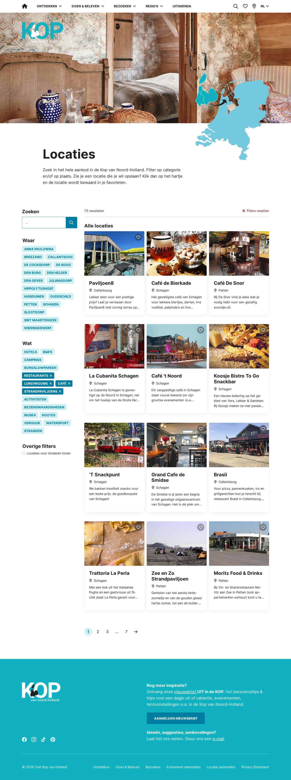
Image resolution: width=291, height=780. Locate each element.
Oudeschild (60, 296)
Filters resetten (258, 211)
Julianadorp (60, 281)
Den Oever (33, 281)
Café (62, 383)
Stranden (33, 431)
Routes (48, 415)
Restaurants (36, 376)
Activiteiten (35, 399)
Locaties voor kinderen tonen (49, 453)
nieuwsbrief (185, 691)
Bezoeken (153, 767)
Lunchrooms (36, 383)
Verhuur (32, 423)
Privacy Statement (255, 767)
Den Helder (57, 273)
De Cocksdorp (37, 265)
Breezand (33, 257)
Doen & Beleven (127, 767)
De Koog (63, 265)
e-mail (218, 738)
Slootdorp (34, 312)
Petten (30, 304)
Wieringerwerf (37, 328)
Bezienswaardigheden (44, 407)
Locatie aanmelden (221, 767)
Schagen (51, 304)
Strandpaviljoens (40, 391)
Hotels (30, 352)
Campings (32, 360)
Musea (30, 415)
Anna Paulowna (38, 249)
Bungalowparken (40, 368)
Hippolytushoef (38, 288)
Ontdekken (101, 767)
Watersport (57, 423)
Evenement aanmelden (184, 767)
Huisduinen (34, 296)
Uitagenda (182, 6)
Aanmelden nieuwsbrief (175, 718)
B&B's (47, 352)
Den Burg (32, 273)
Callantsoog (60, 257)
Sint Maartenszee (40, 320)
